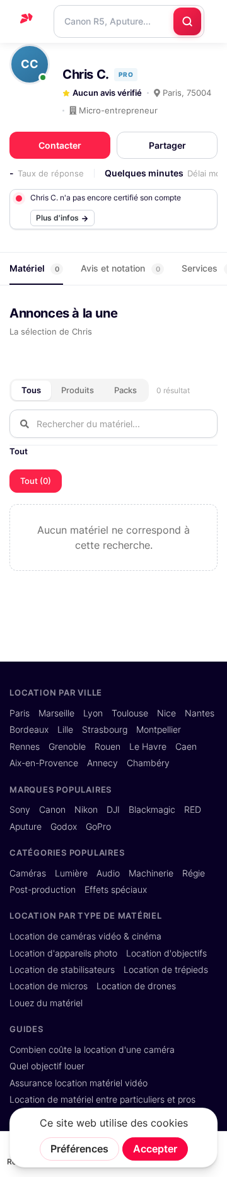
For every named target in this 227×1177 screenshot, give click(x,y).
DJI (113, 810)
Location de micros (48, 986)
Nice (166, 713)
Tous (31, 390)
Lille (65, 730)
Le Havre (147, 747)
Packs (125, 390)
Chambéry (148, 763)
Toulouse (130, 713)
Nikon (86, 810)
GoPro (98, 827)
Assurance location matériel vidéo (78, 1083)
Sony (19, 810)
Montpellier (158, 730)
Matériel (34, 268)
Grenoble (67, 747)
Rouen (107, 747)
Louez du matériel (46, 1003)
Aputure (25, 827)
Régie (193, 873)
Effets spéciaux (115, 890)
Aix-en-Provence (43, 763)
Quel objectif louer (46, 1066)
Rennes (24, 747)
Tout (18, 451)
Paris (19, 713)
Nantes (199, 713)
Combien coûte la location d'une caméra (92, 1050)
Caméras (27, 873)
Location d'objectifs (166, 953)
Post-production (42, 890)
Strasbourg (104, 730)
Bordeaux (29, 730)
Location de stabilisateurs (62, 970)
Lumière (71, 873)
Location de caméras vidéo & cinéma (85, 936)
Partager (167, 145)
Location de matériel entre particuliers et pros (102, 1099)
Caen (186, 747)
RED (192, 810)
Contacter (59, 145)
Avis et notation (120, 268)
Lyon (93, 713)
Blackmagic (152, 810)
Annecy (102, 763)
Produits (77, 390)
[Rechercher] (187, 21)
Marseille (56, 713)
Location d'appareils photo (63, 953)
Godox (63, 827)
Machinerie (151, 873)
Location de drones (136, 986)
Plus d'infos (58, 217)
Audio (108, 873)
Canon (52, 810)
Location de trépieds (166, 970)
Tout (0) (35, 481)
